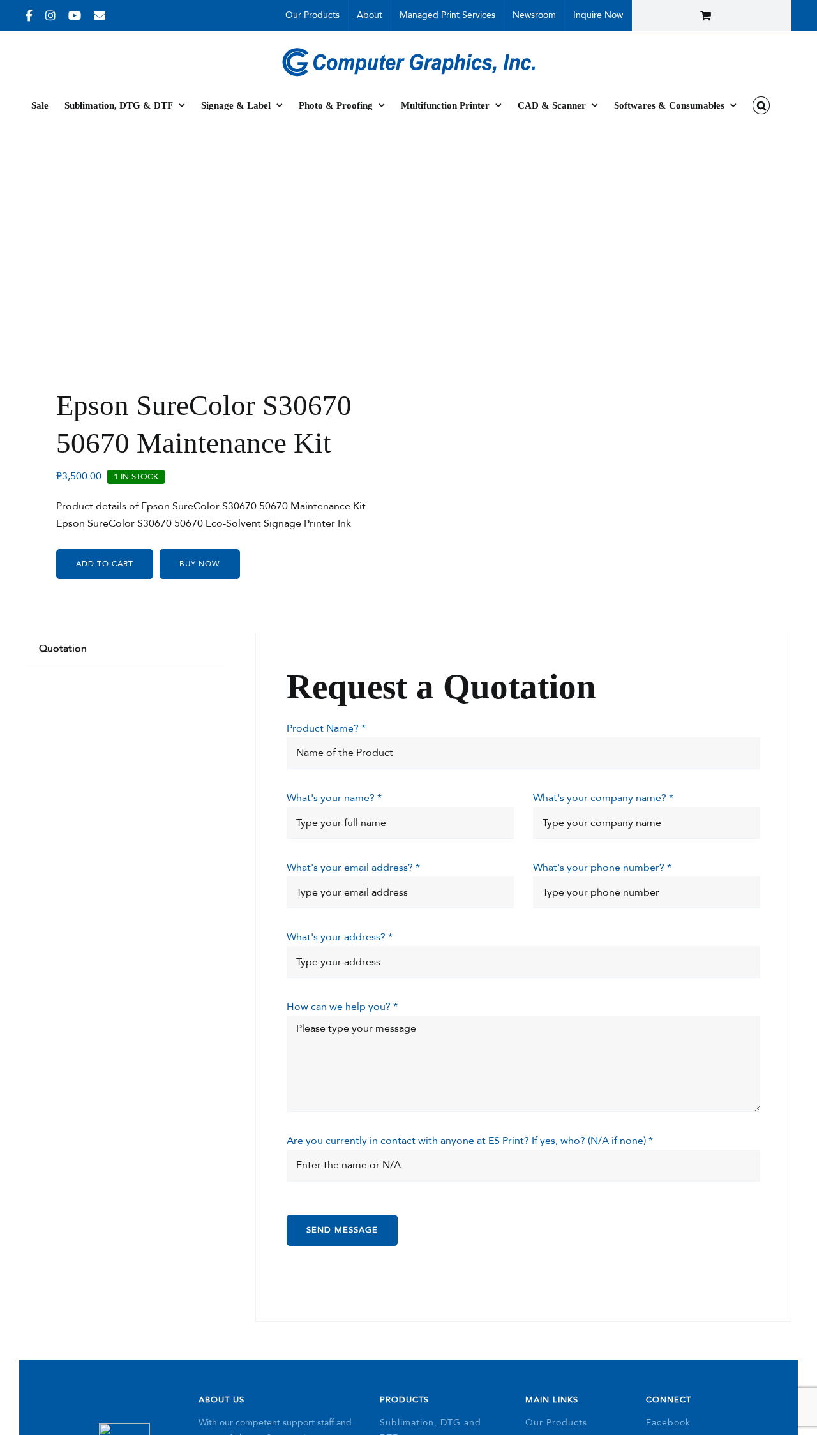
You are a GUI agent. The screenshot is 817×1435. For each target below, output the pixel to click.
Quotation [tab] (63, 649)
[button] (761, 105)
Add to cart (104, 564)
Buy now (199, 564)
